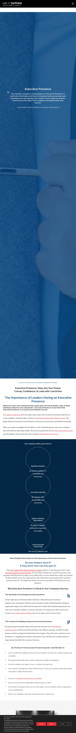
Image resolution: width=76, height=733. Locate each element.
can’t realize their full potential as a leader (26, 570)
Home (4, 8)
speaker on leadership (13, 415)
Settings (62, 724)
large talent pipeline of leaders (22, 613)
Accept (41, 724)
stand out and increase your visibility (29, 678)
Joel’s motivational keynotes (64, 431)
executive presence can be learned (18, 572)
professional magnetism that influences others (50, 418)
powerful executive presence (49, 434)
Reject (51, 724)
